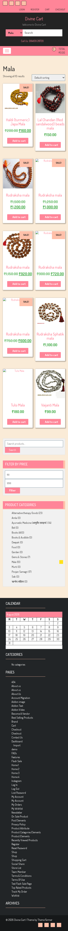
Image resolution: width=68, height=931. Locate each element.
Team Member (19, 871)
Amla (14, 517)
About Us (16, 693)
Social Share (18, 863)
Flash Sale (17, 761)
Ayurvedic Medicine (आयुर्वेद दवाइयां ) (30, 522)
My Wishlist (17, 808)
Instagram (17, 780)
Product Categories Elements (26, 832)
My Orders (17, 804)
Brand (15, 721)
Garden (15, 552)
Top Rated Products (21, 887)
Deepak (15, 542)
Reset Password (19, 848)
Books (15, 532)
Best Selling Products (22, 717)
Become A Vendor (21, 713)
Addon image (18, 701)
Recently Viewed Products (25, 840)
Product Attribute (20, 828)
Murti (14, 566)
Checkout (60, 9)
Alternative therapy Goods (25, 513)
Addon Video (18, 709)
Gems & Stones (19, 557)
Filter (12, 490)
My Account (17, 796)
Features (16, 757)
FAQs (14, 753)
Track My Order (19, 891)
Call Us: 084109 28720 (32, 41)
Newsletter (17, 812)
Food (14, 547)
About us (16, 686)
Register (34, 9)
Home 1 (15, 765)
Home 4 (15, 777)
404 (13, 682)
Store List (16, 867)
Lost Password (19, 792)
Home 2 (15, 769)
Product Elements (20, 836)
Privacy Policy (19, 824)
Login (22, 9)
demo (14, 749)
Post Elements (19, 820)
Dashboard (17, 741)
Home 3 (15, 773)
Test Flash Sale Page (22, 883)
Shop (14, 852)
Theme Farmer (45, 919)
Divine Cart (34, 18)
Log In (15, 784)
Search (12, 449)
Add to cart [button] (19, 140)
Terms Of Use (18, 879)
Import (16, 745)
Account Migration (21, 697)
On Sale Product (20, 816)
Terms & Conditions (21, 875)
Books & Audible (20, 537)
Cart (47, 9)
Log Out (15, 788)
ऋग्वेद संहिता (18, 581)
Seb (14, 576)
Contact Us (17, 737)
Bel (13, 527)
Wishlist (15, 895)
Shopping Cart (19, 860)
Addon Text (17, 705)
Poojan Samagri (20, 571)
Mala (14, 561)
